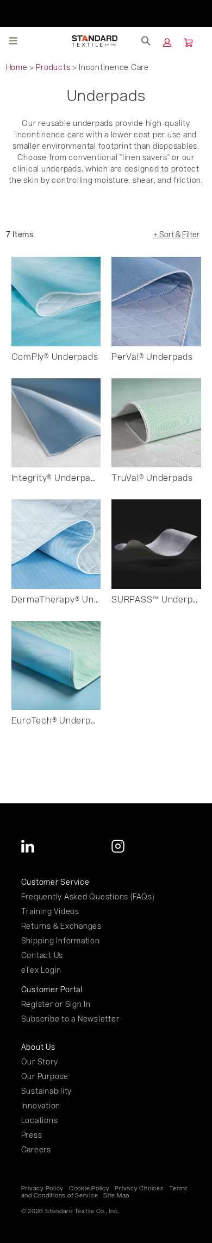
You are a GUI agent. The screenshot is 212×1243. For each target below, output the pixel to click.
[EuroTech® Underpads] (56, 666)
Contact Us (42, 955)
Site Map (116, 1195)
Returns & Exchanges (61, 926)
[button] (167, 42)
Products (53, 67)
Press (31, 1135)
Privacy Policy (42, 1188)
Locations (39, 1120)
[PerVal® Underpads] (156, 301)
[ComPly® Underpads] (56, 301)
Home (17, 67)
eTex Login (41, 970)
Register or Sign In (56, 1004)
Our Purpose (44, 1076)
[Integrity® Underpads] (56, 423)
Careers (36, 1149)
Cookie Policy (89, 1188)
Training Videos (50, 911)
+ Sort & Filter (176, 234)
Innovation (41, 1105)
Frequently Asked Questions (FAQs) (87, 896)
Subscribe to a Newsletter (70, 1018)
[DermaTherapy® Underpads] (56, 544)
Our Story (39, 1061)
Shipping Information (60, 940)
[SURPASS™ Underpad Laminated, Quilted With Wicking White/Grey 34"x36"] (156, 544)
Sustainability (46, 1091)
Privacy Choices (139, 1188)
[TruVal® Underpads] (156, 423)
